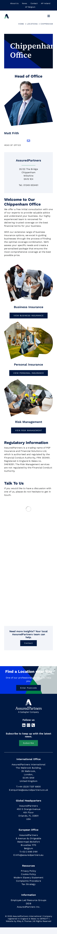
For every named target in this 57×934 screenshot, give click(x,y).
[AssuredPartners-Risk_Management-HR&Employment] (28, 265)
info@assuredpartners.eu (30, 855)
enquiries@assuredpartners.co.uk (29, 790)
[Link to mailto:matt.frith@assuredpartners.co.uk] (28, 141)
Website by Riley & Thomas (18, 921)
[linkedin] (23, 725)
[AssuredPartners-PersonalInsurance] (28, 322)
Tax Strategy (28, 884)
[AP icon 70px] (6, 15)
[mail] (28, 725)
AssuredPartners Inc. (28, 907)
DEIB (28, 903)
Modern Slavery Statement (28, 877)
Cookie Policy (28, 874)
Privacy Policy (28, 871)
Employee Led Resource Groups (28, 900)
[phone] (33, 725)
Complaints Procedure (28, 881)
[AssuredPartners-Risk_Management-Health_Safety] (28, 379)
